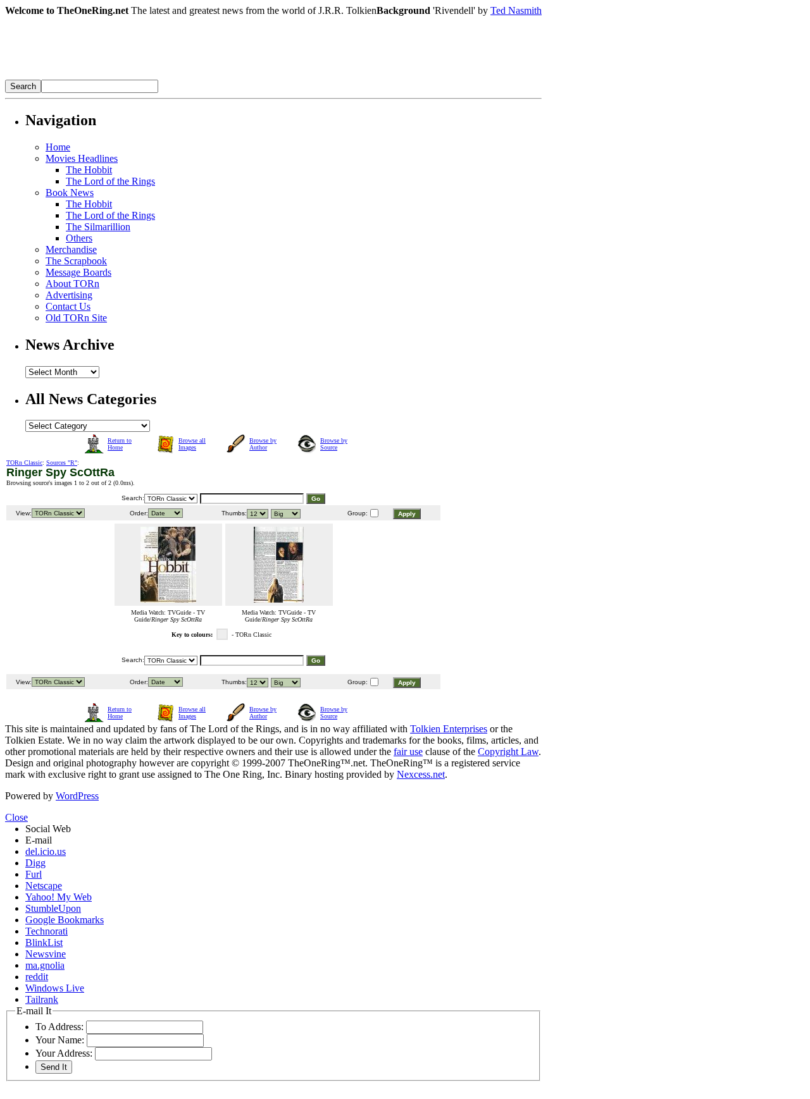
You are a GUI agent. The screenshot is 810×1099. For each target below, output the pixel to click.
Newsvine (45, 954)
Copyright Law (508, 751)
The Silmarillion (98, 226)
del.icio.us (45, 851)
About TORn (72, 283)
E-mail (38, 840)
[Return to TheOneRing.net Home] (195, 76)
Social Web (48, 828)
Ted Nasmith (516, 10)
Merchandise (71, 249)
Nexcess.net (421, 774)
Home (58, 147)
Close (16, 817)
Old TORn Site (76, 317)
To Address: (59, 1026)
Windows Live (54, 988)
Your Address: (63, 1053)
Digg (35, 862)
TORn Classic (24, 462)
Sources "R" (61, 462)
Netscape (43, 885)
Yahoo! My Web (58, 897)
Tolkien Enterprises (448, 728)
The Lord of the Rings (110, 181)
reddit (36, 976)
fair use (408, 751)
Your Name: (59, 1040)
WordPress (77, 795)
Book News (70, 192)
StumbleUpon (53, 908)
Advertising (69, 295)
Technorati (46, 931)
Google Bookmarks (64, 919)
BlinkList (44, 942)
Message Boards (78, 272)
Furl (33, 874)
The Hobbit (89, 169)
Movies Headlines (82, 158)
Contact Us (68, 306)
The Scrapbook (76, 260)
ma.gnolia (45, 965)
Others (79, 238)
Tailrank (41, 999)
